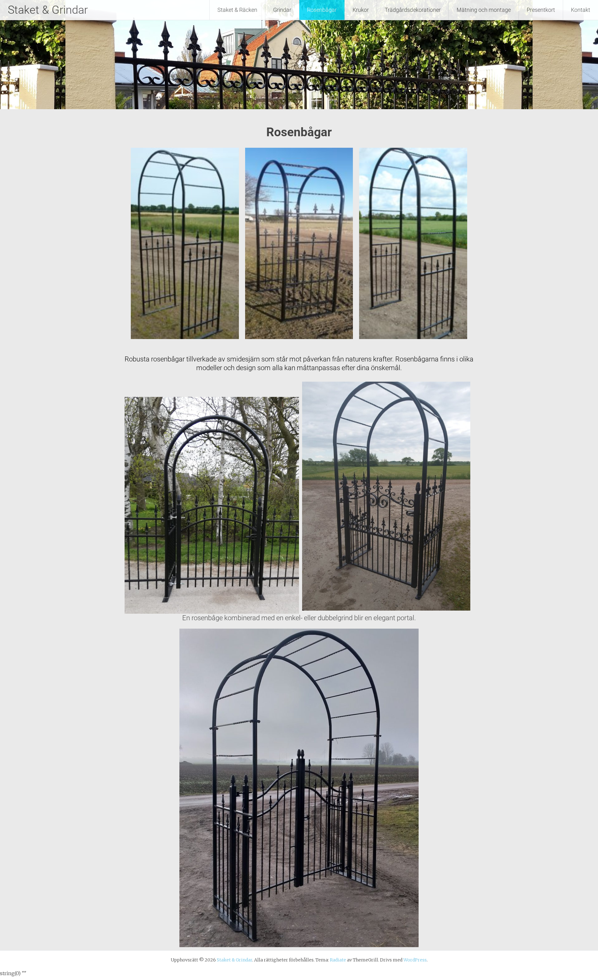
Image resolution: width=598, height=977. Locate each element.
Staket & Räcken (237, 10)
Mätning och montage (484, 10)
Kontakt (580, 10)
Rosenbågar (322, 10)
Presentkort (541, 10)
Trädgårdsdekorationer (413, 10)
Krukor (361, 10)
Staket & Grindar (48, 9)
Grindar (282, 10)
